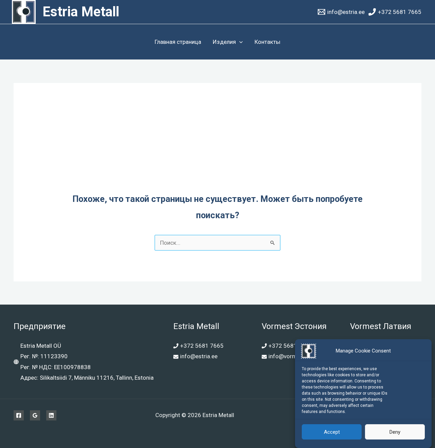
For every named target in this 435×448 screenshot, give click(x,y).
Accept (332, 432)
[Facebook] (19, 415)
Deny (394, 432)
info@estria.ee (199, 356)
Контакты (267, 41)
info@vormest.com (293, 356)
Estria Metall (80, 12)
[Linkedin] (51, 415)
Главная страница (178, 41)
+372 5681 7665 (202, 345)
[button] (239, 41)
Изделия (224, 41)
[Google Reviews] (35, 415)
